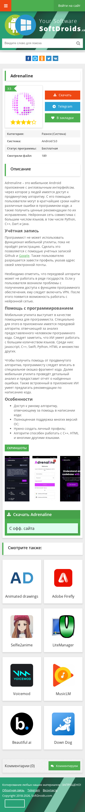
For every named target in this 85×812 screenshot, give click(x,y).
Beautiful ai (21, 742)
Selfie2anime (22, 645)
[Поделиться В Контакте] (55, 58)
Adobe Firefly (63, 596)
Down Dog (63, 742)
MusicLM (63, 693)
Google (24, 255)
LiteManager (63, 645)
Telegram (65, 106)
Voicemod (21, 693)
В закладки (65, 118)
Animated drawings (21, 596)
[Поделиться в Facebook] (28, 58)
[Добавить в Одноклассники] (42, 58)
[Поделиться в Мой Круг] (35, 58)
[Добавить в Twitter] (48, 58)
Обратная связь (13, 790)
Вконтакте (50, 790)
